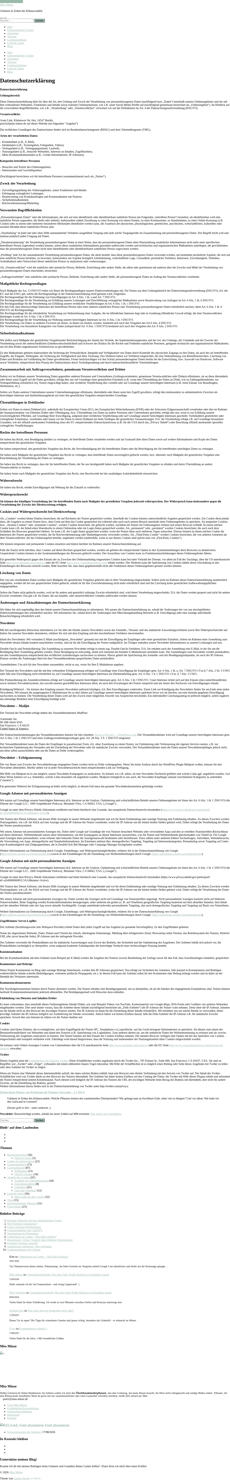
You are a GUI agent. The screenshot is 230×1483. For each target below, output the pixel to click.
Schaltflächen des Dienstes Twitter (48, 1060)
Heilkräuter (20, 1171)
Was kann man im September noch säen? (51, 1310)
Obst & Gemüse (23, 1174)
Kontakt (11, 1418)
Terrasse (12, 36)
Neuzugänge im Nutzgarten (22, 1233)
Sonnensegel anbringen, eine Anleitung (29, 1246)
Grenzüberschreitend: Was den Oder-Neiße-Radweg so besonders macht (68, 1274)
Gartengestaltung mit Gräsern (23, 1249)
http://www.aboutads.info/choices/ (25, 562)
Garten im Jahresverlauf (20, 1161)
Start (9, 26)
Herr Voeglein (17, 1292)
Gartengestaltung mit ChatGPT (24, 1230)
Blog (10, 46)
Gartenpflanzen (16, 1167)
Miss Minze (6, 4)
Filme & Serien (23, 1158)
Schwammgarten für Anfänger (24, 1432)
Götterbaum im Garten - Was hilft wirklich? (31, 1236)
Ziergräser (13, 33)
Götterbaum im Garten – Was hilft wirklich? (43, 1256)
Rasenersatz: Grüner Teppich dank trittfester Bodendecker (40, 1240)
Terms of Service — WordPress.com (115, 734)
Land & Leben (15, 43)
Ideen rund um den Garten (29, 1196)
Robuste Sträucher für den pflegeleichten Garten (34, 1220)
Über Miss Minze (17, 1405)
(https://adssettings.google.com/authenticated (176, 853)
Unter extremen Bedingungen (24, 1227)
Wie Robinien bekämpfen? (22, 1223)
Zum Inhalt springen (11, 1)
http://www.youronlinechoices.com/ (87, 562)
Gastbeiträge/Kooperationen (23, 1408)
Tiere (10, 1200)
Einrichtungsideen (24, 1183)
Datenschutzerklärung (19, 1411)
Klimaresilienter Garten (20, 30)
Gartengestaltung (16, 39)
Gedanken (20, 1187)
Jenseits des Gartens (18, 1177)
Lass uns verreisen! (25, 1190)
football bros (16, 1310)
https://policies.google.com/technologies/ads (25, 853)
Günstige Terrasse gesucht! (22, 1243)
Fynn (12, 1328)
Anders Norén (21, 1478)
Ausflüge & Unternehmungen (31, 1180)
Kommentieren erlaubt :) (33, 1328)
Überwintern (14, 1206)
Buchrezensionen (17, 1154)
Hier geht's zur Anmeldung (105, 1113)
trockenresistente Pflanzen (22, 1203)
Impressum (13, 1414)
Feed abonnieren (57, 1425)
